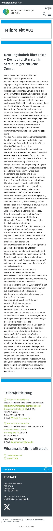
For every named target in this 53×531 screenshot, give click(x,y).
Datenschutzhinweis (35, 520)
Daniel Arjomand (14, 455)
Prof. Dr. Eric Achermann (18, 423)
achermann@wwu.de (23, 442)
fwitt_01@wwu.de (22, 418)
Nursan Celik (12, 458)
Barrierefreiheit (12, 522)
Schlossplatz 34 (11, 433)
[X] (7, 508)
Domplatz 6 (9, 489)
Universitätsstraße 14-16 (15, 409)
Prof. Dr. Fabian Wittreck (18, 400)
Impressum (15, 520)
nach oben (9, 469)
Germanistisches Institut (15, 430)
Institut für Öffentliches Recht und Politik (22, 406)
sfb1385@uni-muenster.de (16, 499)
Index (5, 520)
